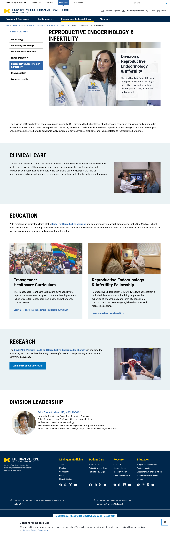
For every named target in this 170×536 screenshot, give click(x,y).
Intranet (140, 479)
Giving (62, 475)
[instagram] (65, 485)
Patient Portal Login (97, 472)
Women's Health (19, 79)
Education (63, 2)
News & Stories (65, 479)
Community (64, 472)
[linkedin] (124, 485)
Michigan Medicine (71, 459)
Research (50, 2)
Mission (62, 468)
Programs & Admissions (147, 464)
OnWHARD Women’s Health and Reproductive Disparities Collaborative (50, 350)
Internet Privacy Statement (35, 530)
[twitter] (70, 485)
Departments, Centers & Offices (149, 472)
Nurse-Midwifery (19, 57)
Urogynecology (18, 73)
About (61, 464)
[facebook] (60, 485)
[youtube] (75, 485)
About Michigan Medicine (15, 2)
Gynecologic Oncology (22, 45)
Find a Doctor (94, 464)
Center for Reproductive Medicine (68, 224)
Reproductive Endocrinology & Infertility (25, 65)
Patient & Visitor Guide (98, 468)
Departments (78, 2)
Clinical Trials (118, 464)
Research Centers (120, 472)
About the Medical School (147, 475)
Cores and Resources (122, 475)
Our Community (143, 468)
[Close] (164, 522)
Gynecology (17, 39)
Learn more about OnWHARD (28, 365)
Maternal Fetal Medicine (23, 51)
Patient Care (36, 2)
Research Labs (119, 468)
